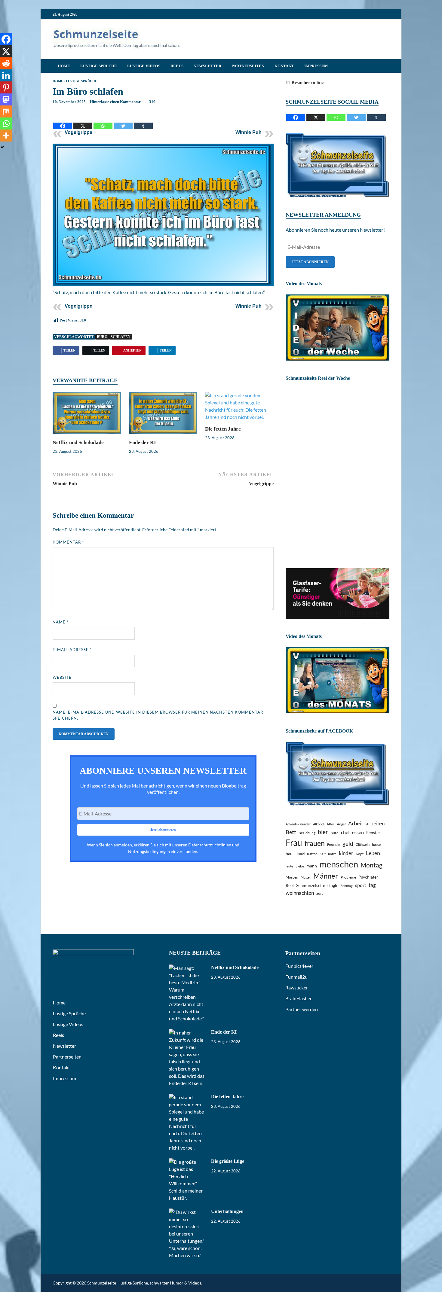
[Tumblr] (143, 121)
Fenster (373, 832)
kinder (346, 853)
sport (360, 885)
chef (345, 832)
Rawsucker (296, 987)
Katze (332, 854)
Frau (294, 842)
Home (64, 66)
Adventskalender (298, 824)
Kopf (360, 854)
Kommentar (68, 542)
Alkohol (318, 824)
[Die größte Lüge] (188, 1162)
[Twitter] (123, 121)
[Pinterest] (6, 87)
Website (62, 677)
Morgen (292, 877)
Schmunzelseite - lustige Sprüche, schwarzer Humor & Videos (144, 1282)
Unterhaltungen (227, 1211)
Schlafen (120, 337)
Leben (373, 853)
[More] (6, 136)
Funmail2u (296, 977)
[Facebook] (62, 121)
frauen (315, 843)
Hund (301, 854)
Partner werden (301, 1009)
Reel (290, 885)
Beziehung (307, 832)
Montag (371, 865)
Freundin (333, 844)
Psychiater (368, 876)
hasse (376, 844)
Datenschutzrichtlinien (209, 844)
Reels (176, 66)
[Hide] (2, 147)
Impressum (316, 66)
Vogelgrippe (78, 132)
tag (372, 885)
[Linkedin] (6, 75)
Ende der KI (142, 442)
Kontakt (284, 66)
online (305, 82)
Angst (341, 824)
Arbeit (355, 823)
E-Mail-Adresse (72, 649)
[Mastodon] (6, 99)
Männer (325, 876)
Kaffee (312, 854)
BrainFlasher (298, 998)
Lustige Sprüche (98, 66)
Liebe (300, 866)
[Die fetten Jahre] (239, 408)
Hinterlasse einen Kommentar (115, 101)
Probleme (348, 877)
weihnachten (300, 893)
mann (311, 865)
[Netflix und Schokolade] (87, 415)
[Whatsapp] (103, 121)
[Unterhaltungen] (188, 1212)
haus (290, 853)
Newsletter (207, 66)
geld (347, 843)
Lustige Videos (143, 66)
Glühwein (363, 844)
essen (358, 832)
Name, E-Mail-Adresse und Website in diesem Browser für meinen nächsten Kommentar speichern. (158, 715)
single (332, 885)
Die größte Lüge (227, 1161)
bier (323, 831)
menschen (338, 864)
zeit (319, 893)
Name (61, 622)
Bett (291, 832)
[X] (82, 121)
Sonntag (347, 886)
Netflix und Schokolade (78, 442)
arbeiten (375, 823)
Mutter (306, 877)
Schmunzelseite (310, 885)
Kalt (323, 854)
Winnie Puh (248, 132)
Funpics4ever (299, 966)
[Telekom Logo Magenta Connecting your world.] (337, 617)
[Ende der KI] (163, 415)
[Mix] (6, 111)
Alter (330, 824)
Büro (102, 337)
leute (289, 866)
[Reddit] (6, 63)
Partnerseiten (248, 66)
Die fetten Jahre (223, 429)
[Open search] (386, 66)
